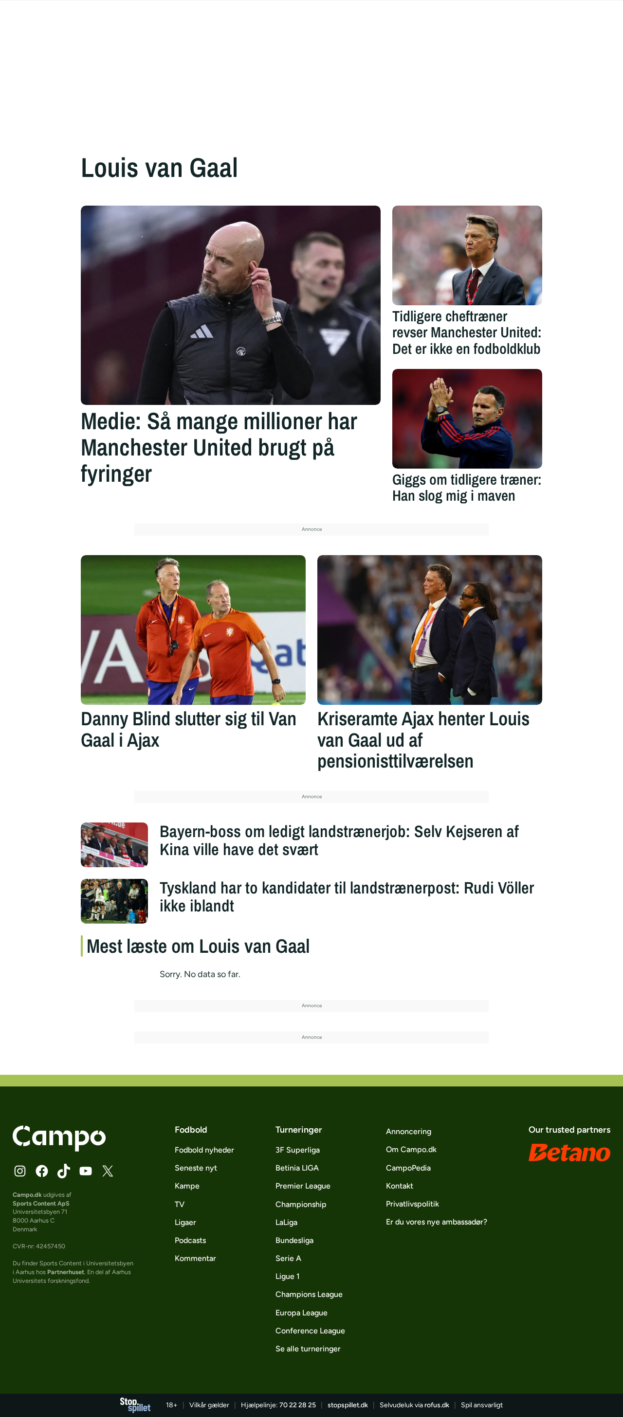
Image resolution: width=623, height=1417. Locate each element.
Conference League (310, 1330)
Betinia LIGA (297, 1167)
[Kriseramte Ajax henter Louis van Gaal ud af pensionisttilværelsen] (429, 630)
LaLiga (286, 1222)
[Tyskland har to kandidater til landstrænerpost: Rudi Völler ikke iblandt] (114, 901)
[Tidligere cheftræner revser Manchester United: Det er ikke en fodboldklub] (467, 255)
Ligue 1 (287, 1276)
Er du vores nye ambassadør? (436, 1221)
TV (179, 1204)
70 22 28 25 (297, 1405)
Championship (301, 1204)
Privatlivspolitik (412, 1203)
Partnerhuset (65, 1272)
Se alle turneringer (308, 1348)
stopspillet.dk (348, 1405)
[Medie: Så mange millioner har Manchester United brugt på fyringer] (231, 305)
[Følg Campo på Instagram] (20, 1171)
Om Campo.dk (411, 1149)
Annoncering (408, 1131)
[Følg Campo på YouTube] (85, 1171)
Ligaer (185, 1222)
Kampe (187, 1185)
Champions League (309, 1294)
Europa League (301, 1312)
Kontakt (399, 1185)
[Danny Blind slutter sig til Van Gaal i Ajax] (193, 630)
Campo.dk (27, 1194)
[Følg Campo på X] (107, 1171)
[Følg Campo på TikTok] (63, 1171)
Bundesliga (294, 1240)
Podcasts (190, 1240)
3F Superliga (297, 1150)
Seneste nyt (196, 1167)
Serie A (288, 1258)
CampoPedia (408, 1167)
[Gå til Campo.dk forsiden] (59, 1148)
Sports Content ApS (41, 1203)
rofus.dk (436, 1405)
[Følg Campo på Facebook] (42, 1171)
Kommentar (195, 1258)
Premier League (302, 1185)
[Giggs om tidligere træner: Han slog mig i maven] (467, 419)
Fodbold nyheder (204, 1150)
